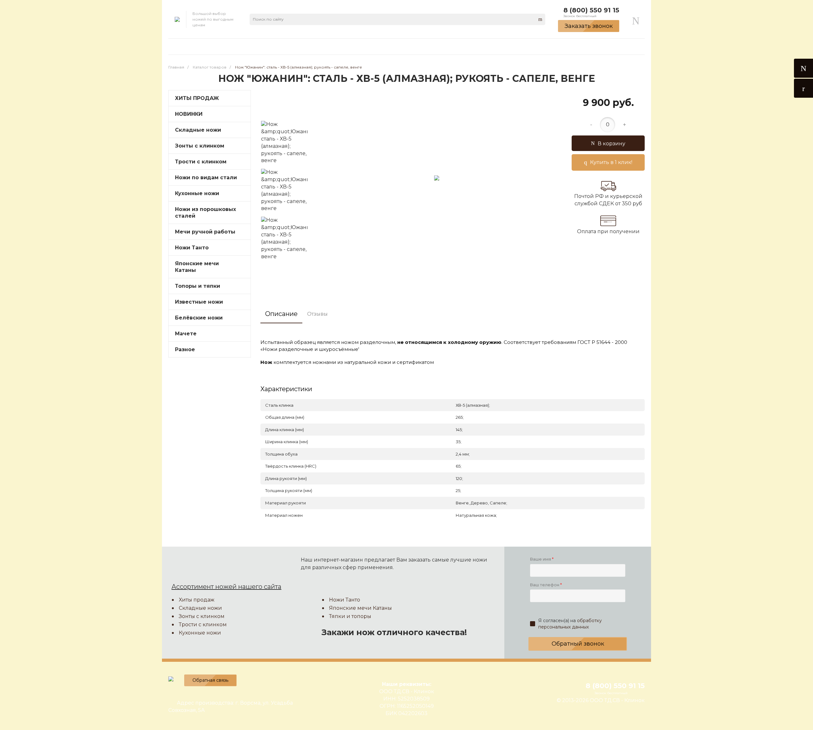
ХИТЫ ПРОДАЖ (197, 98)
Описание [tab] (281, 314)
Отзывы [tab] (317, 314)
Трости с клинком (203, 624)
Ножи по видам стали (206, 177)
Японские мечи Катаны (197, 266)
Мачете (186, 334)
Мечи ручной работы (205, 232)
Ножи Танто (192, 248)
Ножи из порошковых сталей (205, 212)
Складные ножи (198, 130)
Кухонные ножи (197, 193)
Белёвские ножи (199, 318)
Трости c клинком (200, 162)
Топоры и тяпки (197, 286)
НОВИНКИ (189, 114)
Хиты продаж (196, 600)
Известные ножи (199, 302)
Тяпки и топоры (350, 616)
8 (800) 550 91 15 (591, 10)
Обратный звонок (578, 643)
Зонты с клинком (199, 146)
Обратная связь (210, 680)
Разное (185, 349)
